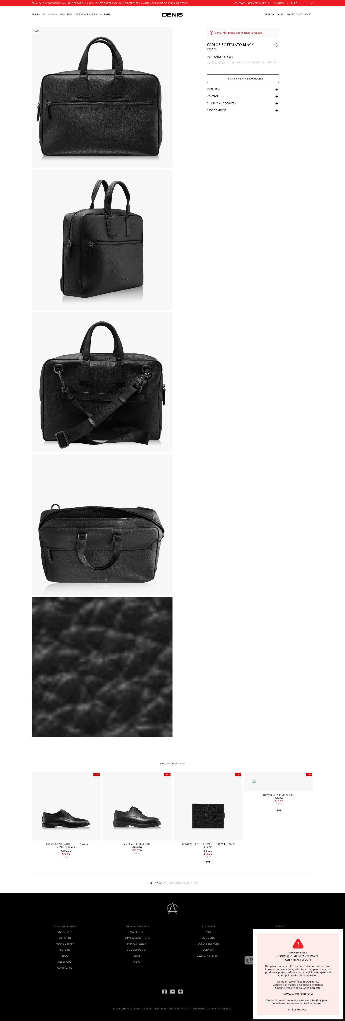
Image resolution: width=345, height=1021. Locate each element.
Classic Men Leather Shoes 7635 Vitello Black (66, 845)
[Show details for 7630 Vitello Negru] (137, 806)
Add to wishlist (277, 45)
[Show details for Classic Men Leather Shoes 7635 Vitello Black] (66, 806)
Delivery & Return (208, 955)
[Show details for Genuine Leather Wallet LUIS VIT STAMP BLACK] (207, 806)
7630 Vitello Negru (137, 843)
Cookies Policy (137, 949)
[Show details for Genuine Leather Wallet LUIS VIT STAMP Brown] (207, 862)
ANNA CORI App (65, 943)
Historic (64, 949)
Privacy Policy (136, 943)
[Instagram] (180, 994)
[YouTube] (172, 994)
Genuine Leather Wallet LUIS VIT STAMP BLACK (208, 845)
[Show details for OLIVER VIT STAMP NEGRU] (278, 781)
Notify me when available (245, 78)
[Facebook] (165, 994)
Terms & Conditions (137, 937)
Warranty (136, 931)
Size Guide (208, 937)
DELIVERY (208, 949)
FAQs (208, 931)
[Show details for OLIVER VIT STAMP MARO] (278, 809)
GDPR (136, 955)
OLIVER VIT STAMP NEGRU (278, 794)
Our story (65, 931)
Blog (64, 955)
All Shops (64, 961)
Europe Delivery (208, 943)
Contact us (64, 967)
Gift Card (64, 937)
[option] (67, 815)
